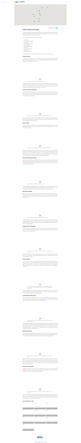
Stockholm (24, 368)
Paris (33, 58)
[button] (34, 16)
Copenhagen (33, 297)
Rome (24, 125)
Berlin (24, 333)
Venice (24, 262)
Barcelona (24, 193)
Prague (24, 228)
